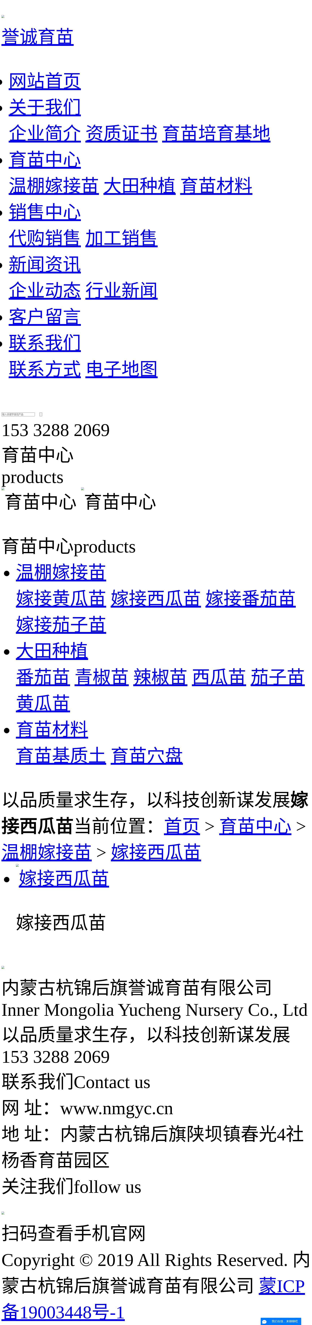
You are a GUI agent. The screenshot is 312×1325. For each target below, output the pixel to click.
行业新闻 (121, 291)
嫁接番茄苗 (250, 599)
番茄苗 (43, 677)
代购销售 (45, 238)
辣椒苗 (160, 677)
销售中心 (45, 212)
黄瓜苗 (43, 704)
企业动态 (45, 291)
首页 (182, 826)
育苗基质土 (61, 756)
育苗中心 (45, 160)
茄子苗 (278, 677)
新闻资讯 (45, 265)
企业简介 (45, 134)
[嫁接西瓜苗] (62, 879)
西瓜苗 (219, 677)
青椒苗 (102, 677)
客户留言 (45, 317)
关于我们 (45, 108)
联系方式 (45, 369)
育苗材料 (216, 186)
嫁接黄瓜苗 (61, 599)
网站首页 (45, 81)
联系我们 (45, 343)
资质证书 (121, 134)
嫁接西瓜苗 (156, 599)
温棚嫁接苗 (54, 186)
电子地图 (121, 369)
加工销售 (121, 238)
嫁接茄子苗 (61, 625)
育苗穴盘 (147, 756)
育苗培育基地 (216, 134)
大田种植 (139, 186)
